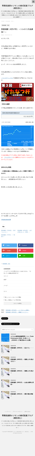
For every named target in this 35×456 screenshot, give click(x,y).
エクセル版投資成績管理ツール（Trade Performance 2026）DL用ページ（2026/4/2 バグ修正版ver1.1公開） (22, 338)
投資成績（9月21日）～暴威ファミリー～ (17, 312)
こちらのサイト (8, 157)
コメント (6, 276)
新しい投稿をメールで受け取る (13, 300)
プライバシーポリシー (17, 411)
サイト (5, 291)
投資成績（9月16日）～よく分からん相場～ (18, 310)
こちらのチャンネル (7, 78)
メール (6, 285)
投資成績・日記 (6, 263)
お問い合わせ (27, 411)
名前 (5, 279)
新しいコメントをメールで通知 (13, 297)
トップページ (8, 411)
